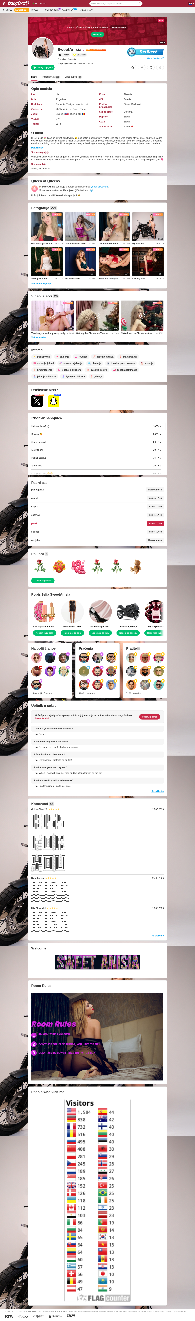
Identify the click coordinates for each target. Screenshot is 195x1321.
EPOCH (57, 1311)
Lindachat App (86, 10)
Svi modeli (7, 10)
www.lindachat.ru (34, 1311)
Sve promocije (52, 10)
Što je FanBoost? (155, 58)
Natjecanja (67, 10)
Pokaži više (37, 147)
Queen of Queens (99, 186)
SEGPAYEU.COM (67, 1311)
